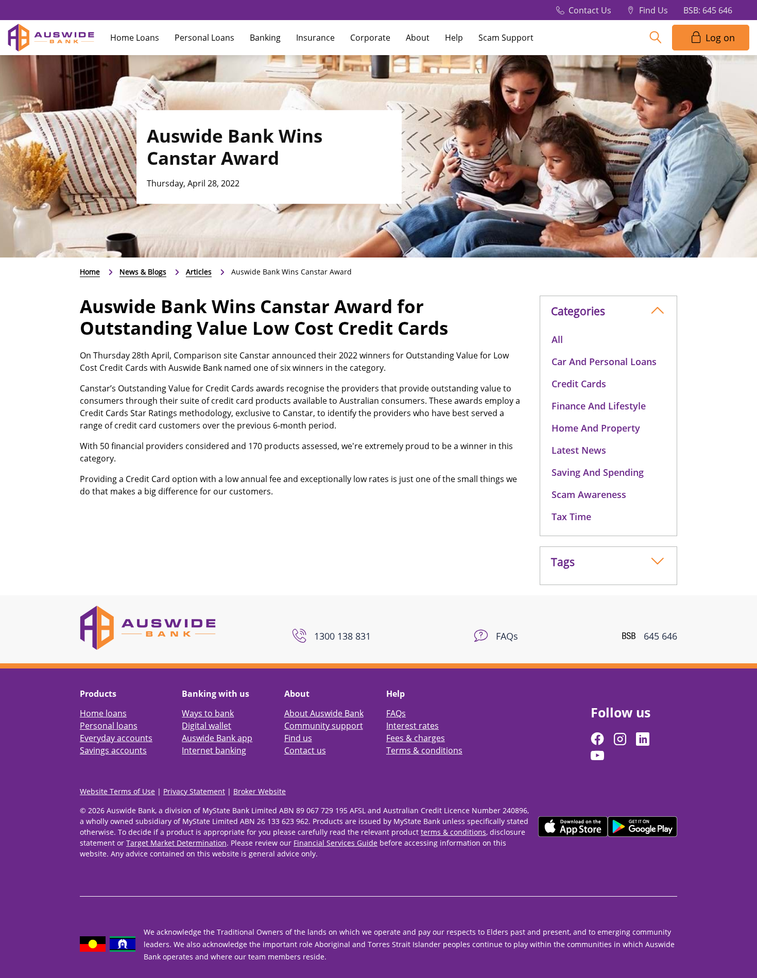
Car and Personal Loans (604, 361)
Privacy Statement (194, 791)
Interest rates (412, 725)
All (557, 339)
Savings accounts (113, 750)
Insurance (315, 37)
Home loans (103, 713)
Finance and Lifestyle (599, 406)
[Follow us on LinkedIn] (643, 739)
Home (90, 272)
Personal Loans (204, 37)
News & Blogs (142, 272)
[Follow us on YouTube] (598, 755)
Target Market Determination (176, 843)
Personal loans (108, 725)
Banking (265, 37)
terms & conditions (453, 832)
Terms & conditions (424, 750)
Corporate (370, 37)
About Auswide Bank (324, 713)
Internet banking (214, 750)
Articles (199, 272)
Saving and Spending (598, 472)
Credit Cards (579, 384)
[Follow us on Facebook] (598, 739)
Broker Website (259, 791)
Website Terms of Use (117, 791)
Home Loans (134, 37)
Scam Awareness (589, 494)
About (417, 37)
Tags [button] (563, 562)
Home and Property (596, 428)
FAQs (396, 713)
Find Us (653, 10)
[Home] (148, 626)
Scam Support (506, 37)
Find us (298, 738)
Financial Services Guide (335, 843)
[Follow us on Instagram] (621, 739)
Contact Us (590, 10)
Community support (323, 725)
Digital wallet (206, 725)
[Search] (655, 37)
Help (454, 37)
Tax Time (571, 516)
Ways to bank (208, 713)
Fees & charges (415, 738)
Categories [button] (578, 311)
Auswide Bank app (217, 738)
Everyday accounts (116, 738)
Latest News (579, 450)
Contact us (305, 750)
